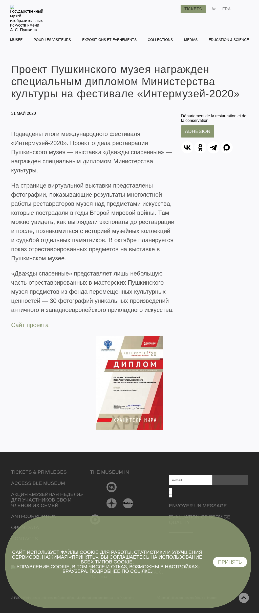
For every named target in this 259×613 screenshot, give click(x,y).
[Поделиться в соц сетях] (242, 9)
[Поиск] (173, 9)
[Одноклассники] (200, 147)
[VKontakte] (111, 487)
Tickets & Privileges (39, 472)
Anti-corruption (34, 516)
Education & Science (229, 40)
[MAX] (227, 147)
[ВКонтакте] (187, 147)
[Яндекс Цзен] (111, 503)
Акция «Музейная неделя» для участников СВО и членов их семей (47, 500)
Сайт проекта (30, 325)
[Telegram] (213, 147)
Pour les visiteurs (52, 40)
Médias (191, 40)
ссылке (140, 571)
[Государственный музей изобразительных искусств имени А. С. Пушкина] (26, 30)
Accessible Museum (38, 483)
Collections (160, 40)
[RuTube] (128, 503)
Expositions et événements (109, 40)
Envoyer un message (198, 505)
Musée (16, 40)
